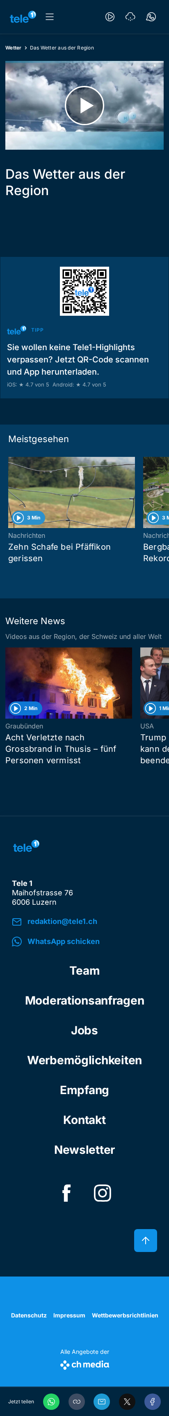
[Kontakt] (151, 16)
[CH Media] (84, 1363)
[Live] (110, 16)
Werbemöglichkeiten (84, 1060)
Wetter (13, 48)
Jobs (84, 1030)
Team (84, 971)
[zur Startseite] (23, 17)
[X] (127, 1402)
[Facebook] (152, 1402)
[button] (77, 1402)
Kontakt (84, 1120)
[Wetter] (130, 16)
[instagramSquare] (102, 1193)
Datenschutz (29, 1315)
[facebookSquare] (66, 1193)
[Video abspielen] (84, 105)
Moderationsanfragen (84, 1000)
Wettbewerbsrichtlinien (125, 1315)
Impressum (69, 1315)
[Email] (102, 1402)
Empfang (84, 1090)
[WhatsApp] (51, 1402)
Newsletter (84, 1150)
